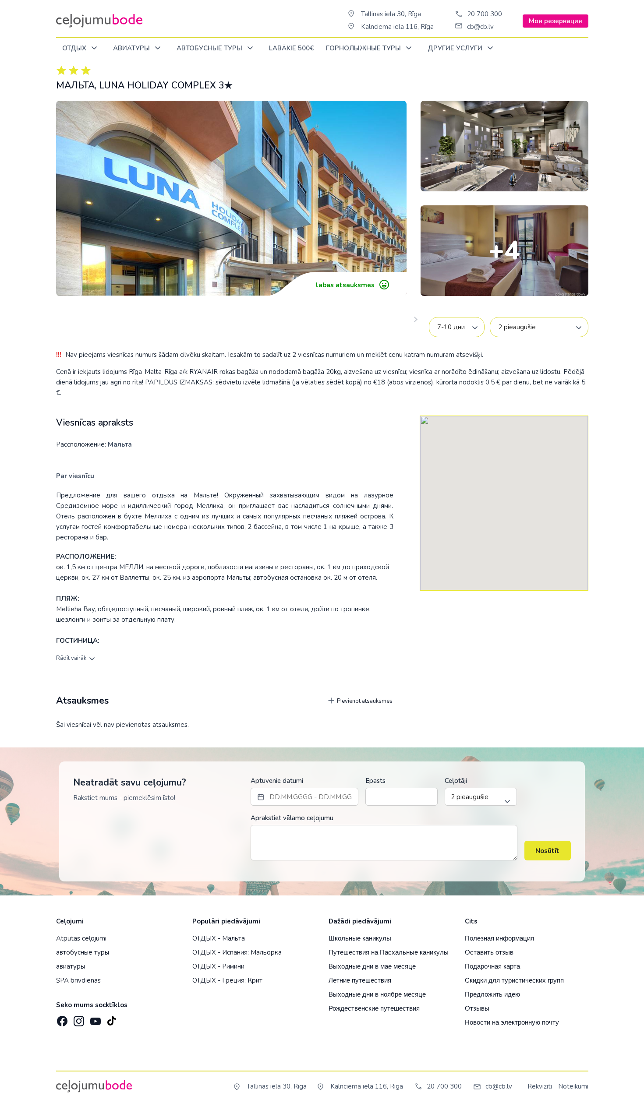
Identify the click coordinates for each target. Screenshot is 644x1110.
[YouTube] (94, 1018)
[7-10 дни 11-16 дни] (457, 327)
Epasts (375, 780)
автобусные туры (82, 952)
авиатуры (70, 966)
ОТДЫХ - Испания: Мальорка (237, 952)
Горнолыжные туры (364, 48)
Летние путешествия (360, 980)
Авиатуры (132, 48)
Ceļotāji (456, 780)
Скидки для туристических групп (514, 980)
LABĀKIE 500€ (291, 48)
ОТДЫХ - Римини (218, 966)
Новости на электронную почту (512, 1022)
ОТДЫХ (75, 48)
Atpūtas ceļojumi (81, 938)
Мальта (120, 444)
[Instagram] (78, 1018)
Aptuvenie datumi (277, 780)
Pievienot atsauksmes (364, 701)
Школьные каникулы (360, 938)
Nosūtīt (547, 850)
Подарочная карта (492, 966)
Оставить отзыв (489, 952)
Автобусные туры (210, 48)
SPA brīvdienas (78, 980)
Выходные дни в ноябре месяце (377, 994)
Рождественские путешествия (374, 1008)
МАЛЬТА (75, 85)
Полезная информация (499, 938)
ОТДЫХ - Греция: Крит (227, 980)
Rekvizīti (539, 1086)
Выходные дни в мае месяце (372, 966)
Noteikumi (573, 1086)
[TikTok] (111, 1018)
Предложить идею (492, 994)
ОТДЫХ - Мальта (218, 938)
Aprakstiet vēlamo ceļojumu (292, 818)
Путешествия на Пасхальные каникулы (389, 952)
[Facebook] (61, 1018)
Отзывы (477, 1008)
